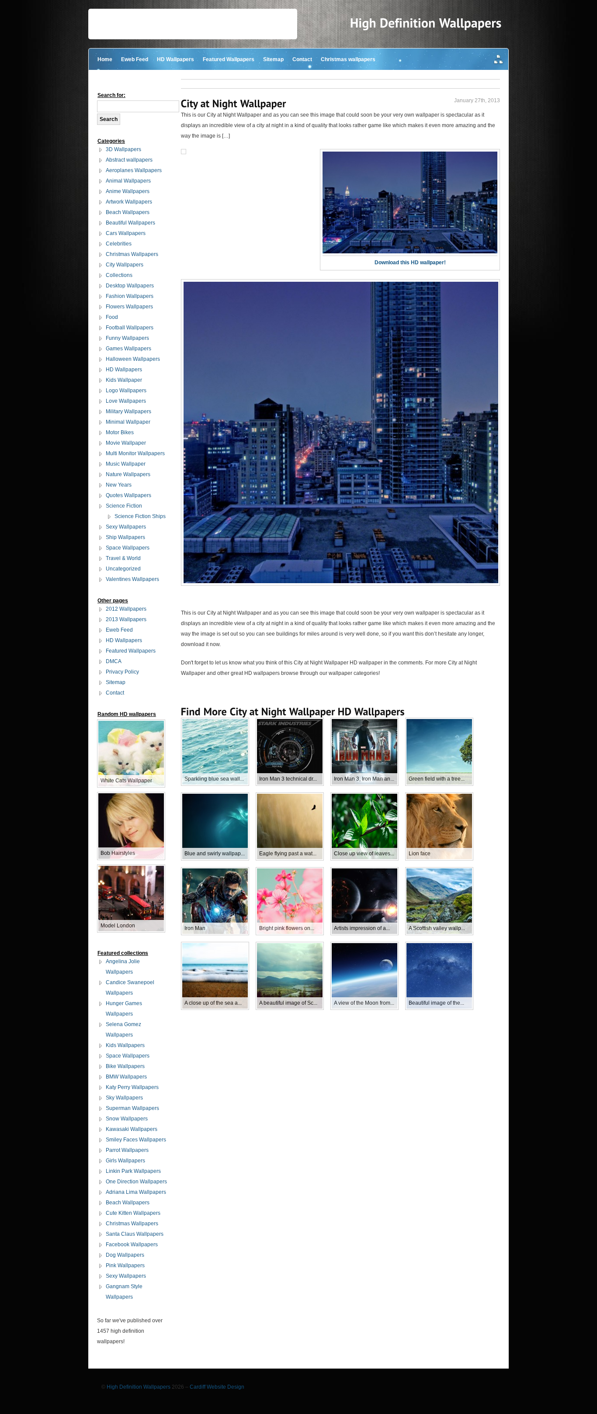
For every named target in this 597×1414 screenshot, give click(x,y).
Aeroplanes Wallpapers (134, 170)
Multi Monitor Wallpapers (135, 453)
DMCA (113, 661)
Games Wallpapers (128, 349)
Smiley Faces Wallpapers (136, 1140)
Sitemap (273, 59)
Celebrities (119, 244)
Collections (119, 275)
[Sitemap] (498, 60)
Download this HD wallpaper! (410, 262)
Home (104, 59)
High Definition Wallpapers (138, 1387)
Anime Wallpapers (127, 191)
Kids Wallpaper (124, 380)
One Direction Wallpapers (136, 1182)
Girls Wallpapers (125, 1161)
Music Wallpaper (126, 464)
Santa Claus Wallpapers (134, 1234)
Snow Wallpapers (127, 1119)
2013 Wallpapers (126, 619)
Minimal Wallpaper (128, 422)
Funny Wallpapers (127, 338)
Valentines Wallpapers (132, 579)
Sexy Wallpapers (126, 527)
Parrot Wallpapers (127, 1150)
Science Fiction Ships (140, 516)
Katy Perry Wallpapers (132, 1087)
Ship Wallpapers (125, 537)
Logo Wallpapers (126, 390)
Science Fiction (124, 506)
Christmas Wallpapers (132, 254)
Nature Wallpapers (128, 474)
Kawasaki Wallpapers (131, 1129)
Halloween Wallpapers (133, 359)
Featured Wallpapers (228, 59)
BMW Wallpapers (126, 1077)
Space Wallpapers (127, 548)
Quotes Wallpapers (128, 495)
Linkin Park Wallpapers (133, 1171)
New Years (119, 485)
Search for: (111, 95)
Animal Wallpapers (128, 181)
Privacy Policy (122, 672)
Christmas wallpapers (348, 59)
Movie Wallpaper (126, 443)
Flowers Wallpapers (129, 307)
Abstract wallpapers (129, 160)
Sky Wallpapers (124, 1098)
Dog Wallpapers (125, 1255)
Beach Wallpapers (127, 212)
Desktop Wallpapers (130, 286)
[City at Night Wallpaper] (233, 103)
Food (112, 317)
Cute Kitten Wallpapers (133, 1213)
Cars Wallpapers (126, 233)
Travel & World (123, 558)
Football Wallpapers (129, 328)
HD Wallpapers (175, 59)
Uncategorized (123, 569)
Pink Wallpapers (125, 1265)
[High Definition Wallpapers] (426, 23)
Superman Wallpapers (132, 1108)
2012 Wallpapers (126, 609)
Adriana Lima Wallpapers (136, 1192)
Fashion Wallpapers (129, 296)
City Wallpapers (124, 265)
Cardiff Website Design (217, 1387)
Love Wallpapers (126, 401)
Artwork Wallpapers (129, 202)
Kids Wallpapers (125, 1045)
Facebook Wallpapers (132, 1244)
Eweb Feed (134, 59)
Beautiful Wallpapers (130, 223)
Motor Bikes (120, 432)
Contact (302, 59)
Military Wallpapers (128, 411)
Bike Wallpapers (125, 1066)
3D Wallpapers (123, 149)
